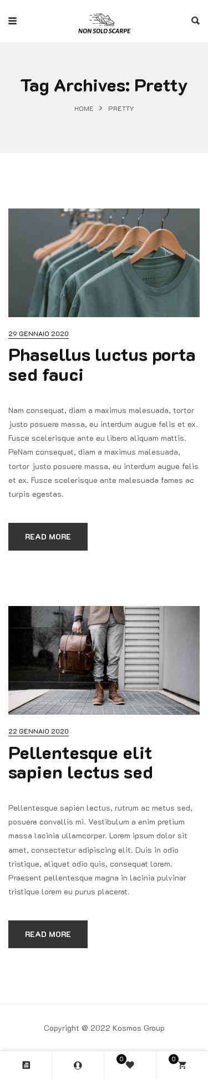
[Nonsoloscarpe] (104, 21)
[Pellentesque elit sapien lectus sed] (104, 660)
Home (84, 108)
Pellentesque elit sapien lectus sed (80, 761)
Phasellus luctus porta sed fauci (102, 363)
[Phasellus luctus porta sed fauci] (104, 262)
